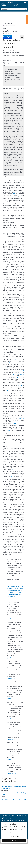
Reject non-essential (14, 836)
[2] (14, 193)
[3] (23, 370)
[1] (13, 193)
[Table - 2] (21, 418)
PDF (22, 37)
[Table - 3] (8, 430)
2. (4, 602)
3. (4, 622)
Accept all (14, 840)
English (6, 25)
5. (4, 682)
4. (4, 661)
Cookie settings (14, 832)
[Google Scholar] (11, 619)
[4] (18, 452)
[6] (11, 476)
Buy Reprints (7, 37)
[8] (9, 510)
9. (4, 763)
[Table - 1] (17, 359)
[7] (20, 490)
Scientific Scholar (9, 818)
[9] (14, 517)
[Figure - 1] (21, 374)
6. (4, 702)
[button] (25, 3)
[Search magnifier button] (26, 9)
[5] (12, 469)
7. (4, 722)
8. (4, 743)
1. (4, 559)
